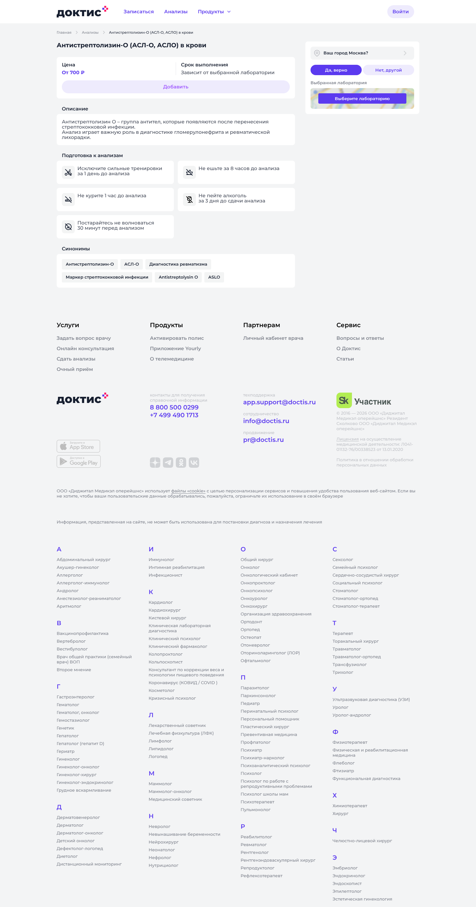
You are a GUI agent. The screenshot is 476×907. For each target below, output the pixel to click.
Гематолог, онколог (78, 712)
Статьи (345, 359)
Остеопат (251, 637)
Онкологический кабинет (269, 575)
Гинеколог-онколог (78, 767)
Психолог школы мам (265, 794)
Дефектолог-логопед (80, 848)
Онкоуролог (254, 598)
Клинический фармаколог (178, 646)
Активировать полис (177, 338)
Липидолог (161, 749)
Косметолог (162, 690)
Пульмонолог (255, 809)
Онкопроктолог (258, 583)
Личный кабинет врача (273, 338)
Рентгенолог (255, 852)
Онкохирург (254, 606)
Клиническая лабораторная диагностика (180, 628)
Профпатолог (255, 742)
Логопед (158, 756)
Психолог (251, 773)
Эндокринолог (349, 875)
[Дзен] (155, 462)
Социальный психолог (357, 583)
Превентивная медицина (269, 734)
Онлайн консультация (85, 348)
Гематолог (68, 704)
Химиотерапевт (350, 806)
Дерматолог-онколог (80, 833)
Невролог (159, 826)
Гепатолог (68, 736)
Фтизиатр (343, 771)
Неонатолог (162, 850)
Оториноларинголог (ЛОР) (270, 653)
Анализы (90, 32)
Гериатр (65, 751)
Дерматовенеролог (78, 817)
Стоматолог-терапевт (356, 606)
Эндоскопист (347, 883)
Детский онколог (76, 841)
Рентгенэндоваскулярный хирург (278, 860)
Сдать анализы (76, 359)
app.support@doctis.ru (279, 402)
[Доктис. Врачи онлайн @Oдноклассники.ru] (181, 462)
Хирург (340, 813)
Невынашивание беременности (184, 834)
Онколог (250, 567)
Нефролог (160, 857)
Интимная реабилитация (177, 567)
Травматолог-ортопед (357, 657)
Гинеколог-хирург (76, 774)
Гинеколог (68, 759)
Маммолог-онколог (170, 791)
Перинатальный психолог (269, 711)
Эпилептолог (347, 891)
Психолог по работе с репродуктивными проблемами (276, 784)
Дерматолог (70, 825)
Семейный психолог (355, 567)
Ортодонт (251, 622)
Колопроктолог (166, 654)
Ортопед (250, 629)
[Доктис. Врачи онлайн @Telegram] (168, 462)
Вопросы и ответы (360, 338)
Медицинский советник (175, 799)
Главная (64, 32)
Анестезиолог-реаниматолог (89, 598)
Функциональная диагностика (367, 778)
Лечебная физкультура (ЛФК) (181, 733)
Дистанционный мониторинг (89, 864)
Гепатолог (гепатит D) (80, 743)
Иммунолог (161, 559)
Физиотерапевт (350, 742)
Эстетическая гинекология (362, 899)
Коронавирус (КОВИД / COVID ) (183, 682)
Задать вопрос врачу (84, 338)
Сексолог (343, 559)
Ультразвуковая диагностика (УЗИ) (371, 699)
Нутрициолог (163, 865)
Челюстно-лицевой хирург (362, 841)
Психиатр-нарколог (263, 758)
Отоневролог (255, 645)
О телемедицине (172, 359)
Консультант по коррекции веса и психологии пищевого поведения (186, 672)
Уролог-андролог (352, 715)
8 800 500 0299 (174, 407)
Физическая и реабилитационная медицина (370, 753)
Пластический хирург (265, 726)
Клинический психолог (175, 638)
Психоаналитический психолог (275, 765)
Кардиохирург (165, 610)
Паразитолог (255, 688)
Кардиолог (161, 602)
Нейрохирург (163, 842)
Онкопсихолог (257, 590)
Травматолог (347, 649)
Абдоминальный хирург (83, 559)
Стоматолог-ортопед (355, 598)
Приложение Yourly (175, 348)
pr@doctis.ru (263, 439)
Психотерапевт (257, 802)
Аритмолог (69, 606)
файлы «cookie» (188, 491)
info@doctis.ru (266, 421)
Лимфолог (160, 741)
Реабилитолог (256, 837)
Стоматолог (345, 590)
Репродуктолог (257, 868)
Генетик (65, 728)
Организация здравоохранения (276, 614)
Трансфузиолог (350, 664)
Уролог (340, 707)
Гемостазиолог (73, 720)
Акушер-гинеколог (78, 567)
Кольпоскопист (166, 662)
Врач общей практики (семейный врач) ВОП (94, 659)
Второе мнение (74, 669)
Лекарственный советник (177, 725)
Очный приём (75, 369)
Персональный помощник (270, 719)
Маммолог (160, 783)
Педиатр (250, 703)
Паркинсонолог (258, 695)
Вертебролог (71, 641)
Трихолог (343, 672)
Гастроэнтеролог (76, 697)
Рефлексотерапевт (261, 875)
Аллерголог (70, 575)
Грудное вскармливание (84, 790)
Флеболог (344, 763)
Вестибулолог (72, 649)
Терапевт (343, 633)
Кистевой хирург (167, 618)
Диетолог (67, 856)
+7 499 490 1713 (174, 415)
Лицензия (347, 439)
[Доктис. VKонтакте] (194, 462)
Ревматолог (254, 844)
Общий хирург (257, 559)
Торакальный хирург (356, 641)
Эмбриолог (345, 868)
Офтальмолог (256, 660)
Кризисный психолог (172, 698)
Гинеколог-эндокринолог (85, 782)
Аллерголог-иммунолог (83, 583)
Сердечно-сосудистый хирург (366, 575)
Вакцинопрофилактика (82, 633)
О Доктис (348, 348)
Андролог (68, 590)
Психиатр (251, 750)
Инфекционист (165, 575)
